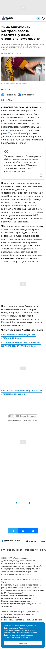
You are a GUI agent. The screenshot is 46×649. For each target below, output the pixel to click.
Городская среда (14, 420)
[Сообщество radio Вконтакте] (23, 530)
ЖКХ (11, 416)
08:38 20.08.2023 (7, 53)
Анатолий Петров (30, 420)
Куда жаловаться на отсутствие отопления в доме (18, 336)
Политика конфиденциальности (16, 601)
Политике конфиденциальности (16, 629)
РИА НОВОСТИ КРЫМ (11, 550)
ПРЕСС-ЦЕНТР (31, 550)
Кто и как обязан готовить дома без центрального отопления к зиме (21, 344)
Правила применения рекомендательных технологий (21, 605)
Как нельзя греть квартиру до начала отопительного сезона (21, 392)
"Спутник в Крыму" (17, 133)
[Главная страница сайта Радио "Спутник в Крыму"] (7, 18)
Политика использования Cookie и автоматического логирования (17, 597)
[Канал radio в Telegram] (13, 530)
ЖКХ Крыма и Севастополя (26, 416)
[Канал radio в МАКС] (33, 530)
